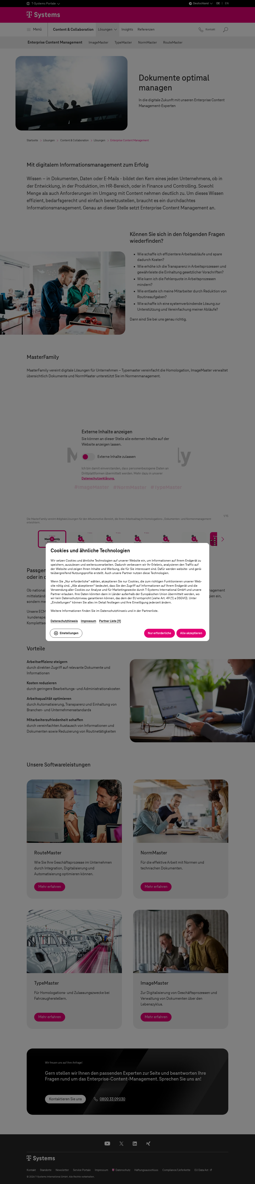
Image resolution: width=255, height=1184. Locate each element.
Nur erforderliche (159, 633)
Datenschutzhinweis (64, 621)
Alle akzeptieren (191, 633)
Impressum (88, 621)
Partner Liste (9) (110, 621)
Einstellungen (69, 633)
